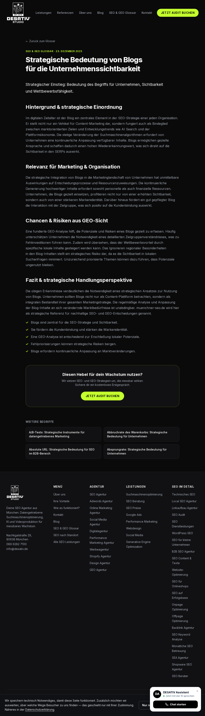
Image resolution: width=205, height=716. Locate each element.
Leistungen (43, 12)
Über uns (85, 12)
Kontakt (147, 12)
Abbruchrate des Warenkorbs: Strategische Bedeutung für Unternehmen (137, 434)
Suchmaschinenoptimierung (144, 494)
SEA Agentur (180, 657)
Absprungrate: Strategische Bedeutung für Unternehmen (137, 451)
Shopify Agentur (100, 556)
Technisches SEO (183, 494)
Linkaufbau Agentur (185, 508)
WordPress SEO (182, 533)
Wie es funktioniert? (66, 508)
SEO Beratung (135, 501)
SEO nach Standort (65, 535)
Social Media (134, 535)
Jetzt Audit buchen (178, 12)
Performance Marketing (141, 521)
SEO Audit (178, 514)
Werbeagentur (99, 549)
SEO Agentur (98, 494)
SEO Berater (180, 676)
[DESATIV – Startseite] (18, 13)
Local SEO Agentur (184, 501)
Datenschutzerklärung (39, 709)
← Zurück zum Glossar (40, 41)
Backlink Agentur (183, 627)
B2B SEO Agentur (183, 551)
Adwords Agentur (101, 501)
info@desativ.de (17, 549)
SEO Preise (133, 508)
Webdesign (133, 528)
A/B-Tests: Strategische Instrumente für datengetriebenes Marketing (56, 434)
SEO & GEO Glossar (122, 12)
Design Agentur (100, 563)
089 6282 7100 (16, 544)
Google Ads (134, 514)
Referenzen (65, 12)
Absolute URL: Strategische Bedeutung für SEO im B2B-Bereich (61, 451)
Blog (100, 12)
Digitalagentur (99, 531)
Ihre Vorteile (61, 501)
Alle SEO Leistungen (66, 542)
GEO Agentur (98, 569)
